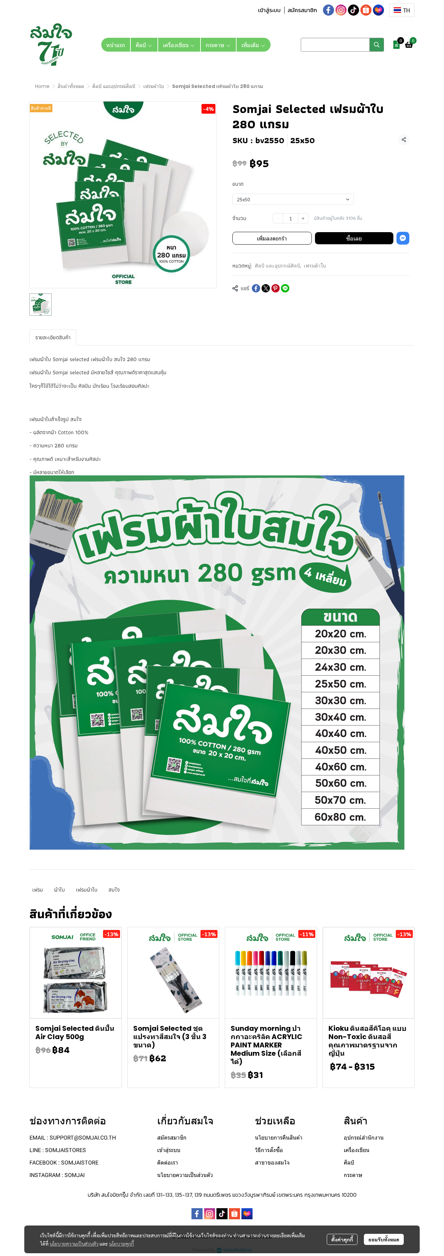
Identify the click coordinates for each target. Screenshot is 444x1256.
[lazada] (378, 10)
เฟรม (37, 889)
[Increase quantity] (303, 218)
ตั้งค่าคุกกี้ (342, 1239)
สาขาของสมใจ (272, 1162)
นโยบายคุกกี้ (121, 1243)
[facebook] (328, 10)
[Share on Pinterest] (275, 288)
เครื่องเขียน (356, 1150)
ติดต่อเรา (167, 1162)
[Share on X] (266, 288)
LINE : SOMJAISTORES (57, 1150)
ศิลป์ (349, 1162)
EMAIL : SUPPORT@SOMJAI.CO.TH (72, 1137)
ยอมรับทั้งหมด (383, 1239)
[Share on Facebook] (256, 288)
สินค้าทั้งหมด (71, 86)
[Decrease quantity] (278, 218)
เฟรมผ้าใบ (153, 86)
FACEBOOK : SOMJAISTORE (64, 1162)
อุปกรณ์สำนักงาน (364, 1137)
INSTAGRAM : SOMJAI (57, 1175)
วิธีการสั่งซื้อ (269, 1150)
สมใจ (114, 889)
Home (42, 86)
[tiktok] (353, 10)
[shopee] (366, 10)
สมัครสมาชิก (302, 10)
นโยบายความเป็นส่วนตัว (74, 1243)
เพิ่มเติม (251, 45)
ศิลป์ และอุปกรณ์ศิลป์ (113, 86)
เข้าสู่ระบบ (269, 10)
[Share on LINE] (285, 288)
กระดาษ (353, 1175)
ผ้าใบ (59, 889)
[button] (402, 10)
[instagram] (341, 10)
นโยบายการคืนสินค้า (278, 1137)
